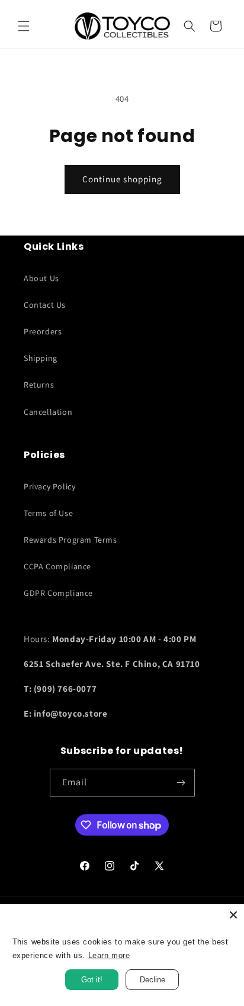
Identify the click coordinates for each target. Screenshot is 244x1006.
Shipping (40, 358)
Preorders (43, 331)
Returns (39, 384)
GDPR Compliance (58, 593)
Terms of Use (48, 513)
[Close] (233, 915)
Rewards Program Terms (70, 539)
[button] (24, 26)
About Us (41, 278)
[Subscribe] (181, 783)
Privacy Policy (49, 486)
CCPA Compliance (57, 566)
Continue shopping (122, 179)
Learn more (109, 955)
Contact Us (45, 304)
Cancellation (48, 412)
